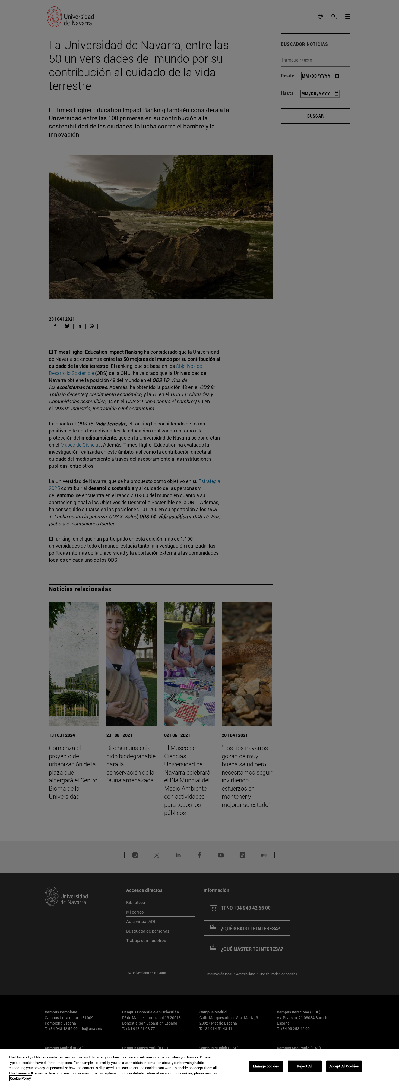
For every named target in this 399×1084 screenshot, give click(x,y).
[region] (199, 1066)
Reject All (304, 1066)
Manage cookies (266, 1066)
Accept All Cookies (344, 1066)
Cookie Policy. (20, 1078)
